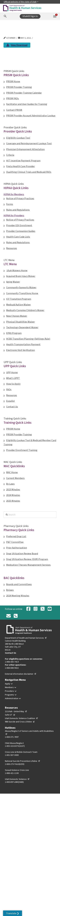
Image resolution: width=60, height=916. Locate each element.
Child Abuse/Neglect (14, 743)
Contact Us (12, 406)
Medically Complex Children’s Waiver (25, 310)
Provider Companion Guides (20, 231)
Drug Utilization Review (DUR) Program (27, 559)
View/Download (19, 45)
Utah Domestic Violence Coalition (21, 718)
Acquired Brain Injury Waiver (20, 276)
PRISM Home (13, 81)
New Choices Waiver (16, 316)
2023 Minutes (13, 489)
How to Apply (13, 384)
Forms (9, 204)
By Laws (10, 484)
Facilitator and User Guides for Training (26, 104)
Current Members (15, 478)
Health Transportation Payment (23, 344)
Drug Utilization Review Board (22, 553)
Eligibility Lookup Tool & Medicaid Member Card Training (30, 442)
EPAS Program (14, 333)
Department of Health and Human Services (26, 638)
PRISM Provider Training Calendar (24, 93)
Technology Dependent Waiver (22, 327)
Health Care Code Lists (18, 236)
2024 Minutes (13, 495)
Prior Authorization (16, 547)
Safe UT (10, 714)
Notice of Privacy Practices (20, 198)
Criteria (10, 155)
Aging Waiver (13, 282)
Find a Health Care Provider (20, 166)
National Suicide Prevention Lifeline (22, 761)
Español (10, 401)
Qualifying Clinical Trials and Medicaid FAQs (28, 172)
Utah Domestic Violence (17, 779)
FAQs (8, 389)
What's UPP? (13, 378)
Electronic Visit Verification (20, 350)
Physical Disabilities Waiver (20, 322)
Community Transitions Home (22, 293)
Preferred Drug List (16, 536)
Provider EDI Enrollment (19, 225)
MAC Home (12, 472)
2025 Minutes (13, 501)
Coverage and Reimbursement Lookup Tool (29, 143)
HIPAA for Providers (14, 215)
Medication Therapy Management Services (28, 565)
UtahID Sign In (30, 16)
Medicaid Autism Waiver (18, 304)
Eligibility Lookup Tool (18, 138)
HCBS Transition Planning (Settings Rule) (28, 339)
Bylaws (10, 590)
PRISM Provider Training (19, 87)
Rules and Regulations (18, 210)
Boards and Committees (19, 584)
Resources (11, 248)
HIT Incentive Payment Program (23, 160)
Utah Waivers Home (16, 270)
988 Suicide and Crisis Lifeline (20, 721)
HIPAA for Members (14, 194)
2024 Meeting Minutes (17, 595)
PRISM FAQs (12, 98)
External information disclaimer (20, 674)
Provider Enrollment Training (21, 450)
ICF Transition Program (18, 299)
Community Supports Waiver (21, 287)
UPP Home (12, 372)
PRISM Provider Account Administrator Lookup (30, 115)
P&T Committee (15, 542)
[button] (12, 913)
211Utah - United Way (16, 711)
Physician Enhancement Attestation (25, 149)
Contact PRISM (14, 110)
